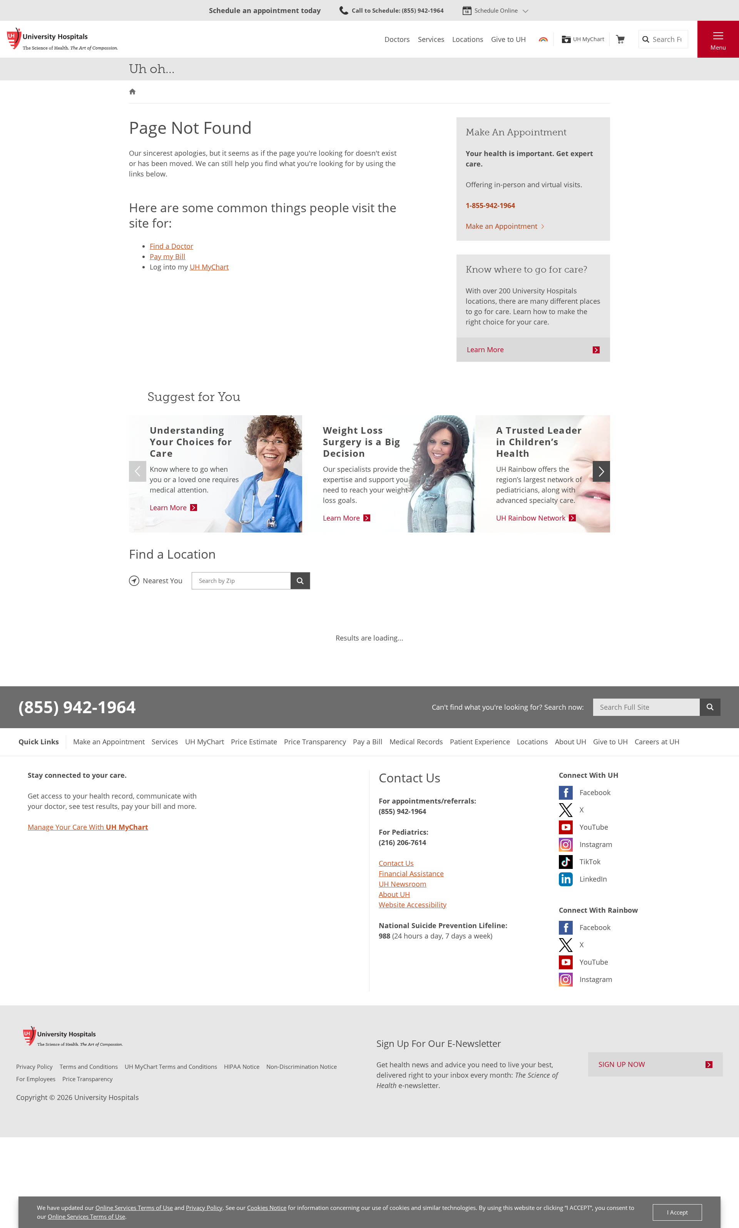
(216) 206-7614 (402, 842)
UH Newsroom (402, 884)
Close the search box (693, 39)
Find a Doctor (171, 246)
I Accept (677, 1212)
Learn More (485, 349)
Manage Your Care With (88, 827)
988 (384, 935)
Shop (620, 39)
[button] (601, 471)
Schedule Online (496, 10)
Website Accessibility (412, 904)
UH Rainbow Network (530, 517)
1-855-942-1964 (490, 205)
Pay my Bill (168, 256)
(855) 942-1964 (77, 707)
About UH (394, 894)
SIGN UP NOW (622, 1064)
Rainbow (543, 39)
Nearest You (162, 580)
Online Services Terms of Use (134, 1207)
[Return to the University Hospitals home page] (62, 39)
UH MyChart (588, 39)
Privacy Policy (204, 1207)
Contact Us (396, 863)
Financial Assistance (411, 873)
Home (132, 91)
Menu (718, 47)
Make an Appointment (501, 226)
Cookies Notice (266, 1207)
